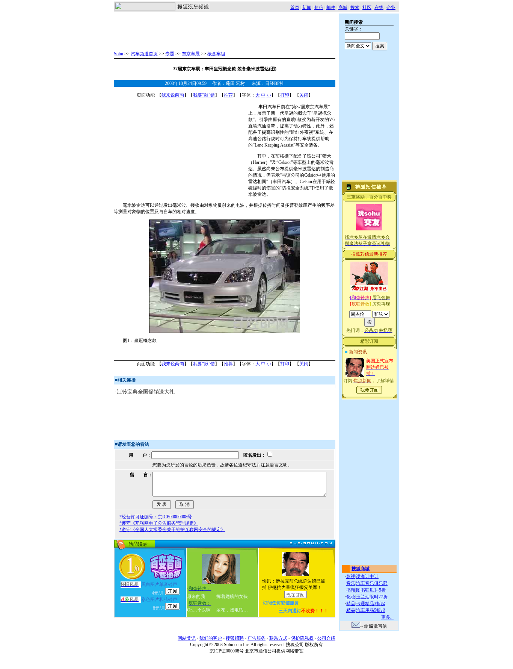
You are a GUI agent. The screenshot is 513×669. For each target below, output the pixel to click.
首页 (294, 7)
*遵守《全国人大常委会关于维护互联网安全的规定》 (172, 529)
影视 (350, 576)
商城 (342, 7)
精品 (350, 603)
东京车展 (191, 53)
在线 (378, 7)
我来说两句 (172, 95)
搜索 (354, 7)
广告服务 (256, 638)
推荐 (228, 95)
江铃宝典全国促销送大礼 (146, 392)
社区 (366, 7)
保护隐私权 (302, 638)
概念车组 (216, 53)
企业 (390, 7)
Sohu (118, 53)
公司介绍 (326, 638)
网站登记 (187, 638)
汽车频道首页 (144, 53)
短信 (318, 7)
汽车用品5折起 (370, 610)
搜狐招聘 (235, 638)
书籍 (350, 590)
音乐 (350, 583)
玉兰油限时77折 (372, 596)
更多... (387, 617)
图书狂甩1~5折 (371, 590)
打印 (284, 95)
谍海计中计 (367, 576)
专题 (169, 53)
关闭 (303, 95)
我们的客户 (210, 638)
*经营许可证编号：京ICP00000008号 (155, 516)
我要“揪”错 (204, 95)
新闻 (306, 7)
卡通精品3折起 (370, 603)
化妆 (350, 596)
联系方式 (278, 638)
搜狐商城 (361, 568)
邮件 (330, 7)
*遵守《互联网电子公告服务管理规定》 (158, 523)
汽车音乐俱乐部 (372, 583)
